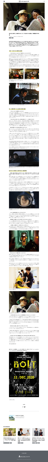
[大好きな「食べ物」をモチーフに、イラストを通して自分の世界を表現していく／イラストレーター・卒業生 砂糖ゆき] (9, 432)
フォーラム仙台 (11, 350)
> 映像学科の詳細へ (12, 399)
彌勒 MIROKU (18, 64)
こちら (19, 349)
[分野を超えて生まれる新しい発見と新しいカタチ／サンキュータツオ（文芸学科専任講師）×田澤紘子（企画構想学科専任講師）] (38, 432)
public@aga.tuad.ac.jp (21, 417)
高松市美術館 (25, 215)
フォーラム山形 (35, 349)
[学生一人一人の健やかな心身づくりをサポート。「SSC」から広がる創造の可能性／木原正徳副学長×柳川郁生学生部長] (24, 432)
